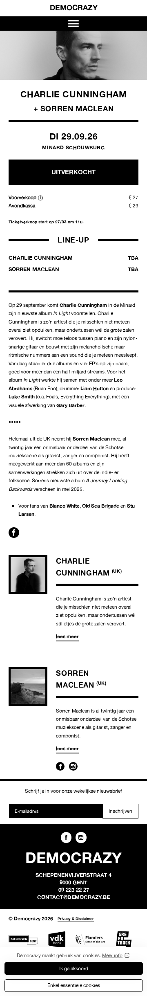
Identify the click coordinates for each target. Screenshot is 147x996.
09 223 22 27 (73, 889)
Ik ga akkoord (73, 968)
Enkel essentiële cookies (73, 985)
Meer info (112, 955)
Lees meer (67, 636)
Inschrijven (120, 811)
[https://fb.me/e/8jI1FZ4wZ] (14, 532)
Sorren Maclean (73, 269)
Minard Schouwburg (73, 147)
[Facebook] (60, 766)
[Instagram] (73, 766)
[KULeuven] (23, 939)
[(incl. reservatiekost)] (40, 198)
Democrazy (74, 7)
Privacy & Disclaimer (76, 918)
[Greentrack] (123, 939)
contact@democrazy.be (73, 897)
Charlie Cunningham (73, 257)
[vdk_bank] (56, 939)
